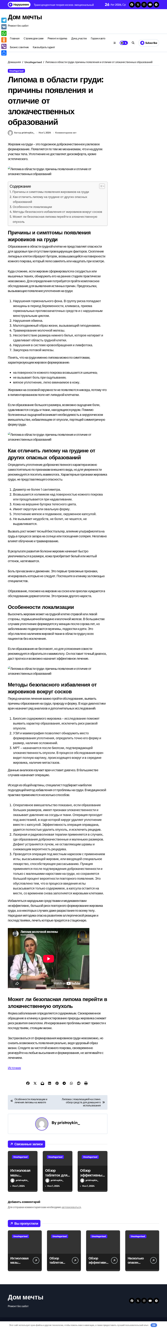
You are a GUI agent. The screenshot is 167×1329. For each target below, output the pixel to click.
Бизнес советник (19, 47)
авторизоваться (71, 1207)
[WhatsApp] (4, 33)
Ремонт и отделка (57, 38)
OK (153, 1325)
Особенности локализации (32, 207)
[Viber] (4, 46)
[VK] (4, 27)
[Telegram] (4, 20)
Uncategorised (16, 70)
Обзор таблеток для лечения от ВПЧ (56, 1177)
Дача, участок (79, 38)
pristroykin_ (68, 1122)
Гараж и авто (98, 38)
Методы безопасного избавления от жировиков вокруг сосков (57, 212)
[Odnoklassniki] (4, 40)
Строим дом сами (34, 38)
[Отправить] (4, 53)
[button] (100, 186)
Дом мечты (25, 17)
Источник (14, 1068)
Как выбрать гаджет (44, 47)
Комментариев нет (65, 132)
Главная (15, 38)
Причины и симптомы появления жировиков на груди (50, 192)
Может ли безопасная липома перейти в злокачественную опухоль (55, 219)
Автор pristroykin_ (24, 132)
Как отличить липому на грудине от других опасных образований (50, 199)
